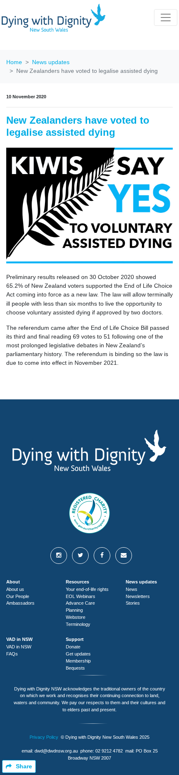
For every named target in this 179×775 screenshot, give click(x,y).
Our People (17, 596)
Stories (133, 603)
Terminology (78, 624)
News (131, 589)
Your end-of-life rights (87, 589)
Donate (73, 646)
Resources (77, 581)
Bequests (75, 667)
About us (15, 589)
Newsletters (138, 596)
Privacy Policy (44, 737)
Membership (78, 660)
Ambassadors (20, 603)
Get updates (78, 653)
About (13, 581)
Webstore (75, 617)
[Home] (54, 18)
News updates (51, 62)
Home (14, 62)
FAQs (12, 653)
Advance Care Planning (80, 607)
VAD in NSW (19, 639)
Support (75, 639)
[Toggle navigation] (165, 17)
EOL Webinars (80, 596)
